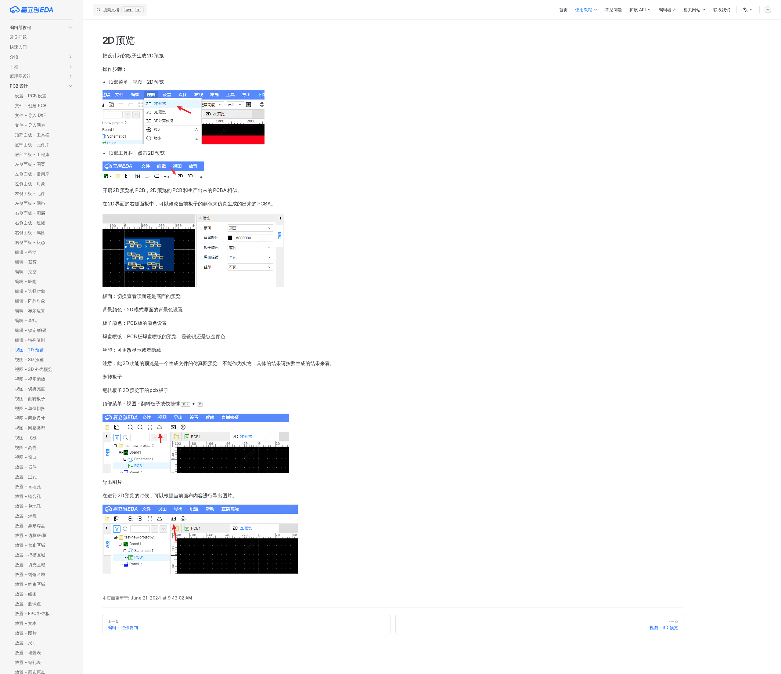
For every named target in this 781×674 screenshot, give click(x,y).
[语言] (748, 10)
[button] (41, 27)
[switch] (768, 9)
